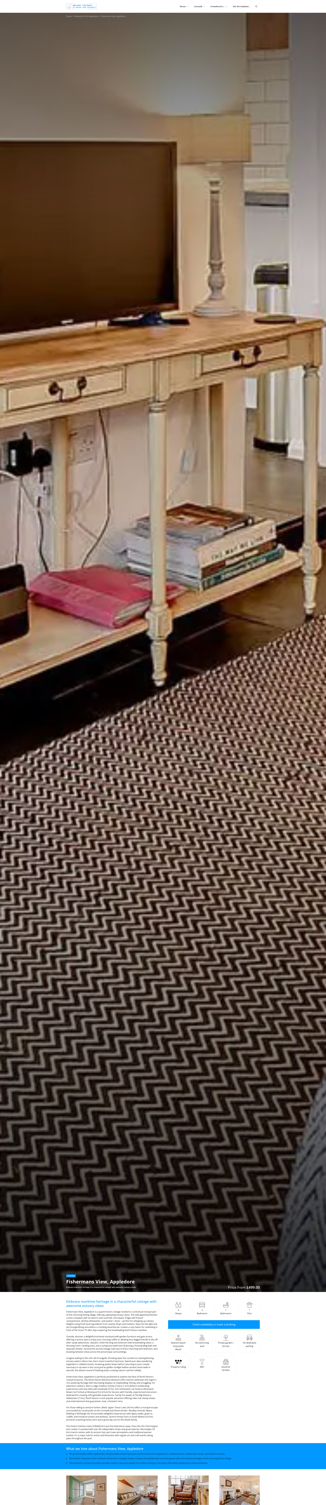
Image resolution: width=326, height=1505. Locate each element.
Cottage (70, 1276)
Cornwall (198, 6)
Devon (183, 6)
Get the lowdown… (241, 6)
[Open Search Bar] (256, 6)
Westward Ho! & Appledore (86, 16)
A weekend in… (217, 6)
